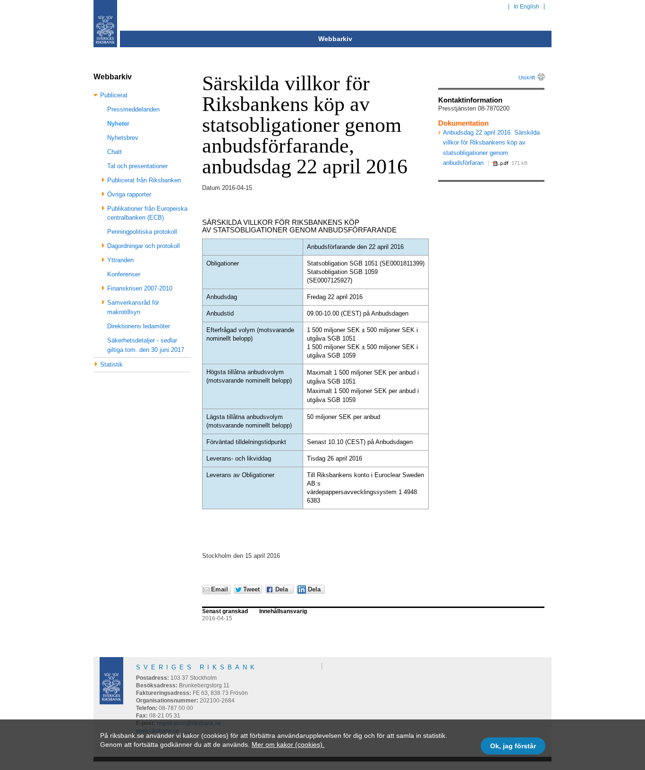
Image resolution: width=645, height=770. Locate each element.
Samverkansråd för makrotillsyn (133, 307)
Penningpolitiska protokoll (142, 231)
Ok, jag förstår (513, 746)
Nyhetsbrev (122, 137)
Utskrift (526, 77)
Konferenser (123, 274)
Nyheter (118, 123)
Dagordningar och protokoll (143, 245)
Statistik (111, 364)
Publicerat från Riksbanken (144, 180)
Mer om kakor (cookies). (288, 744)
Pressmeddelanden (133, 109)
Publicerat (113, 95)
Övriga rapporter (129, 194)
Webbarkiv (335, 39)
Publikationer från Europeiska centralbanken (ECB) (147, 213)
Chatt (114, 151)
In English (526, 6)
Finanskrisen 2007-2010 (139, 288)
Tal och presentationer (137, 166)
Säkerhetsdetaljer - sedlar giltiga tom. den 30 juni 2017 (145, 345)
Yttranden (120, 260)
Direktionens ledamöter (138, 326)
